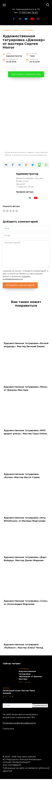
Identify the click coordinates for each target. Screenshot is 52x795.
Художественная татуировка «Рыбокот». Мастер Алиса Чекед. (24, 646)
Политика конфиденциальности (19, 723)
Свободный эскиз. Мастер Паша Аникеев (19, 691)
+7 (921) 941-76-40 (28, 12)
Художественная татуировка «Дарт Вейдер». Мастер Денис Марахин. (25, 559)
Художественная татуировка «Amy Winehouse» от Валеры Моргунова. (25, 519)
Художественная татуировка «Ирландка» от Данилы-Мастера (31, 675)
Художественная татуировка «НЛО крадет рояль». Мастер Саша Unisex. (26, 432)
